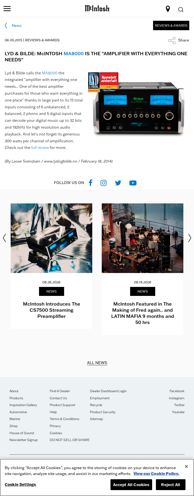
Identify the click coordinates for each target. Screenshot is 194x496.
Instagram (177, 398)
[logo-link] (97, 7)
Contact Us (58, 398)
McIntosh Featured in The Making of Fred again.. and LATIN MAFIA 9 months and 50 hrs (142, 313)
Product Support (62, 405)
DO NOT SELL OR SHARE (70, 440)
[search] (180, 10)
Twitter (179, 405)
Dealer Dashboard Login (108, 391)
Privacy (55, 426)
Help (53, 412)
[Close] (186, 466)
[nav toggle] (7, 9)
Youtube (178, 412)
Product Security (102, 412)
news (17, 25)
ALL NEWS (97, 362)
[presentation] (51, 266)
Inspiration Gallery (23, 405)
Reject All (170, 484)
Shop (13, 426)
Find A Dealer (60, 391)
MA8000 (74, 53)
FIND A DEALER (168, 9)
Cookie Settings (20, 484)
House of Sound (21, 433)
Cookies (56, 433)
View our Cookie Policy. (156, 473)
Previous (4, 238)
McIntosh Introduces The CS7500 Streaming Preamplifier (51, 310)
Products (16, 398)
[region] (97, 477)
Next (190, 238)
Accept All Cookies (131, 484)
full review (40, 147)
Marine (14, 419)
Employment (100, 398)
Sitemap (96, 419)
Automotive (18, 412)
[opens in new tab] (90, 182)
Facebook (177, 391)
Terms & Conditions (64, 419)
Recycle (96, 405)
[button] (178, 40)
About (13, 391)
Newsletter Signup (23, 440)
